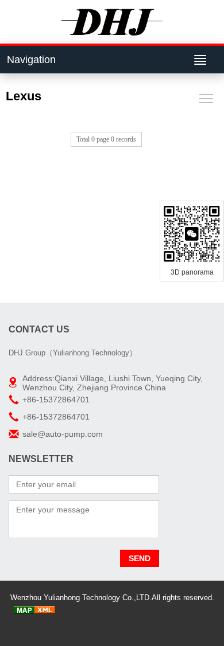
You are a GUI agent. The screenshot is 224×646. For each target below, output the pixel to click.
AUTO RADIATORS (138, 611)
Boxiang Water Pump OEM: (137, 625)
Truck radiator (80, 611)
